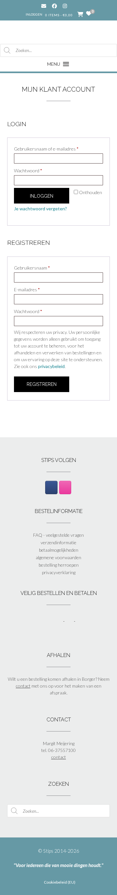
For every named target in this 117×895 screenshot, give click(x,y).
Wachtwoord (35, 170)
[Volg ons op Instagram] (70, 6)
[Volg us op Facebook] (54, 6)
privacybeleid (51, 366)
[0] (88, 14)
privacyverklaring (58, 572)
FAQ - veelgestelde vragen (58, 535)
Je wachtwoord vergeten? (40, 208)
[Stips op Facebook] (51, 487)
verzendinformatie (58, 542)
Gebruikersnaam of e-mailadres (53, 148)
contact (23, 686)
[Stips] (58, 31)
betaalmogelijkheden (58, 550)
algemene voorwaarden (58, 557)
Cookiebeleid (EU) (59, 882)
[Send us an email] (43, 6)
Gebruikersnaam (38, 267)
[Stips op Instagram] (65, 487)
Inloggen (34, 14)
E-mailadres (33, 289)
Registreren (42, 384)
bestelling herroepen (59, 565)
